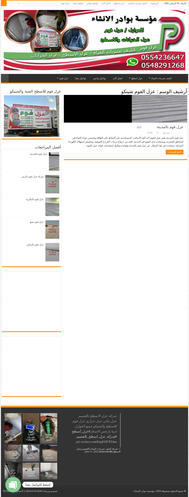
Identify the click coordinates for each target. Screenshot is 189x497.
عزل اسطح (119, 3)
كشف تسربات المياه (137, 3)
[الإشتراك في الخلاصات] (65, 91)
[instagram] (29, 3)
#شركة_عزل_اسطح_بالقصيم (96, 436)
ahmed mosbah (34, 491)
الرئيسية (155, 3)
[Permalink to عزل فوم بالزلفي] (52, 252)
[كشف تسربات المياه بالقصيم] (94, 39)
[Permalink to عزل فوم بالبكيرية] (52, 206)
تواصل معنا (78, 3)
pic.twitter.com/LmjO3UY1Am (96, 441)
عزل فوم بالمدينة (160, 127)
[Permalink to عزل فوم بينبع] (52, 229)
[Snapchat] (25, 3)
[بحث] (3, 3)
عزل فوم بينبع (37, 221)
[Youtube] (32, 3)
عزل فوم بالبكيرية (35, 199)
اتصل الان (106, 3)
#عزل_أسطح (81, 431)
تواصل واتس (92, 3)
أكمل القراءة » (174, 152)
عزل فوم (65, 3)
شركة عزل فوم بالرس (32, 176)
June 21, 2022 (92, 451)
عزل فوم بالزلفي (35, 244)
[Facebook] (43, 3)
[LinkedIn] (36, 3)
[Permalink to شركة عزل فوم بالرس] (52, 184)
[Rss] (46, 3)
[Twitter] (39, 3)
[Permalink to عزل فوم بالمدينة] (54, 161)
